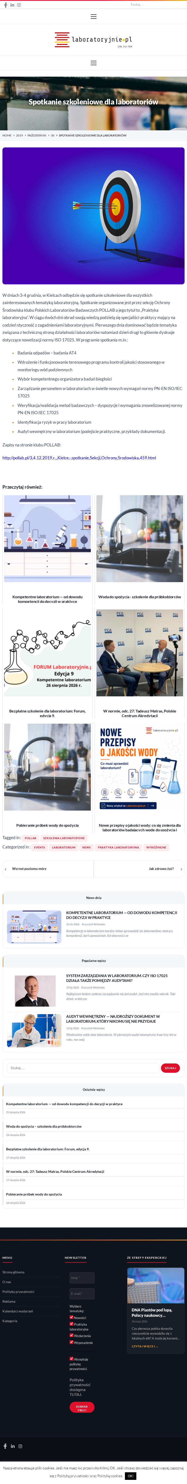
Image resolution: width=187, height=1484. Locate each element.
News (86, 847)
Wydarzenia (82, 1336)
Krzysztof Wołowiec (93, 924)
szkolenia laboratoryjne (64, 838)
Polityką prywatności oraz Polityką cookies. (90, 1476)
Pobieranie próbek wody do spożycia (34, 1194)
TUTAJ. (76, 1394)
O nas (6, 1282)
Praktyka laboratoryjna (118, 847)
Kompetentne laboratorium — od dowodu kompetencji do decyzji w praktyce (64, 1104)
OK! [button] (130, 1476)
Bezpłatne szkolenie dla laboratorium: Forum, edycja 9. (47, 1149)
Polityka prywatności (18, 1292)
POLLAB (30, 838)
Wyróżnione (156, 847)
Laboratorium (63, 847)
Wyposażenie (83, 1343)
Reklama (8, 1301)
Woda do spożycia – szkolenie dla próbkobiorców (44, 1126)
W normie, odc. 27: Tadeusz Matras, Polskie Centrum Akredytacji (55, 1172)
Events (39, 847)
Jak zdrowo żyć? (161, 869)
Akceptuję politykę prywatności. (79, 1364)
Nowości (79, 1318)
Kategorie (9, 1321)
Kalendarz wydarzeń (17, 1311)
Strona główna (13, 1272)
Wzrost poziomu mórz (29, 869)
